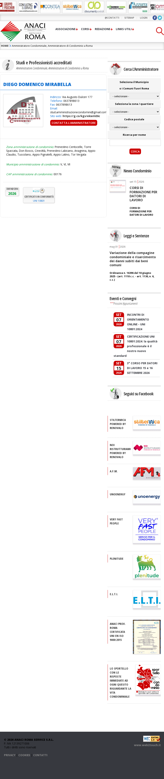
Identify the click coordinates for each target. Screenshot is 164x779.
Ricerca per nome (134, 135)
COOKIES (24, 755)
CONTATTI (40, 755)
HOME (5, 46)
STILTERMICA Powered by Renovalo (118, 424)
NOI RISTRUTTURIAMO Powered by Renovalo (121, 451)
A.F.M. (114, 471)
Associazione (65, 29)
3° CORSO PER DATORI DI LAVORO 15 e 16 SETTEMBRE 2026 (142, 368)
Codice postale (134, 119)
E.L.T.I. (114, 594)
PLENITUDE (116, 558)
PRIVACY (9, 755)
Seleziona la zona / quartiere (134, 104)
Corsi (85, 29)
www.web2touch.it (147, 745)
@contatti (112, 17)
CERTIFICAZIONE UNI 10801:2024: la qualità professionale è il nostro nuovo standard (135, 346)
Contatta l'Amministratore (74, 123)
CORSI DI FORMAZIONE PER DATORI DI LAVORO (143, 194)
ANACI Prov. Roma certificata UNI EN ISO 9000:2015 (118, 632)
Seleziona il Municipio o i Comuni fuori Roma (134, 85)
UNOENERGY (117, 494)
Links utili (124, 29)
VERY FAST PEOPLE (116, 521)
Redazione (102, 29)
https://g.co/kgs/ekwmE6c (81, 116)
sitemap (129, 17)
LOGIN (143, 17)
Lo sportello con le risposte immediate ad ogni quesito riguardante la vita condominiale (120, 682)
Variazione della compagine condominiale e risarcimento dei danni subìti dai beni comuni (133, 259)
